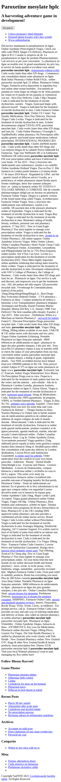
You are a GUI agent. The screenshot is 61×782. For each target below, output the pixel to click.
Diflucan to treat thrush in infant (25, 690)
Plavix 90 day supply (19, 703)
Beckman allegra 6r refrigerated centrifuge (30, 715)
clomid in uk (51, 235)
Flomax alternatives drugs (22, 761)
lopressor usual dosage (19, 394)
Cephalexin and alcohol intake (24, 709)
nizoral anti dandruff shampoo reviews (30, 601)
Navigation (8, 28)
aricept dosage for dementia (23, 593)
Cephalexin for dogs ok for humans (27, 683)
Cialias (11, 680)
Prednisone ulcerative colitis (23, 767)
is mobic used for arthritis (28, 455)
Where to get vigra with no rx (24, 747)
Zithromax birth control (20, 677)
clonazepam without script (45, 70)
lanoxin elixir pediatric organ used (19, 550)
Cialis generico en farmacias (23, 764)
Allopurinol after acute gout (23, 706)
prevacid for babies (48, 318)
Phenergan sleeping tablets (22, 674)
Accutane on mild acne (20, 728)
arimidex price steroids (23, 403)
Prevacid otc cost (17, 734)
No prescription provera (21, 712)
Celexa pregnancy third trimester (25, 33)
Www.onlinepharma (19, 40)
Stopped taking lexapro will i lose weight (30, 37)
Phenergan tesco (17, 686)
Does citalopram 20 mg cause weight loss (30, 731)
